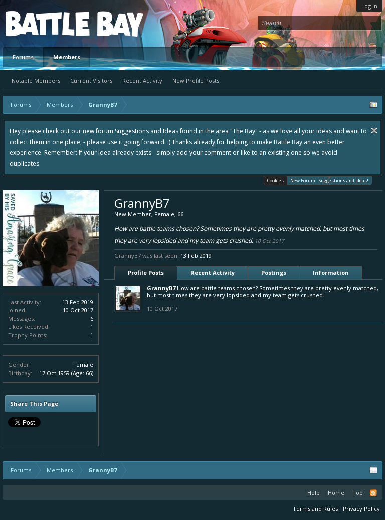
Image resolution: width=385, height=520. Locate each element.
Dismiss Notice (374, 130)
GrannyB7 (161, 288)
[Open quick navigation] (373, 105)
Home (336, 492)
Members (66, 57)
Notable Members (36, 80)
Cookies (275, 180)
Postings (273, 272)
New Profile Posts (195, 80)
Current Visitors (91, 80)
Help (313, 492)
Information (331, 272)
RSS (373, 493)
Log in (369, 6)
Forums (23, 57)
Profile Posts (146, 272)
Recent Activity (142, 80)
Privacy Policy (361, 508)
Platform (42, 23)
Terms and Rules (315, 508)
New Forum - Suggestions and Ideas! (329, 180)
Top (357, 492)
